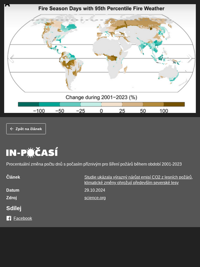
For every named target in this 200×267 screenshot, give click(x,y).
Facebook (23, 218)
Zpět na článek (29, 129)
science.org (95, 198)
